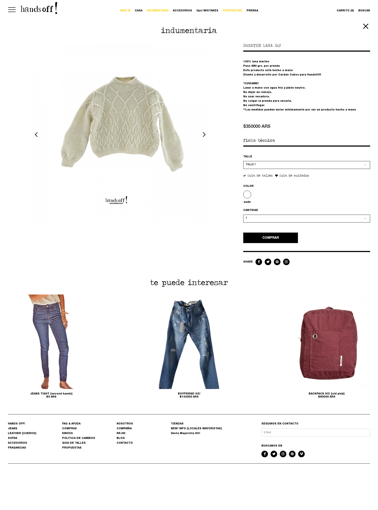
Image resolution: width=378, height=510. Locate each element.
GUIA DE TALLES (74, 443)
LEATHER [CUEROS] (22, 433)
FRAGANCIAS (17, 448)
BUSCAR (364, 10)
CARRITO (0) (345, 10)
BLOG (121, 438)
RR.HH (121, 433)
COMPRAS (69, 428)
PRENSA (252, 10)
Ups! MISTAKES (207, 10)
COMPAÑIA (124, 428)
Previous (37, 134)
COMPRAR (270, 238)
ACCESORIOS (182, 10)
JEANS (12, 428)
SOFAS (12, 438)
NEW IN (125, 10)
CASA (138, 10)
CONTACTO (125, 443)
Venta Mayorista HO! (185, 433)
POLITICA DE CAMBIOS (78, 438)
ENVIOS (67, 433)
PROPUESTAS (232, 10)
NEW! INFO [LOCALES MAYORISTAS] (196, 428)
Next (203, 134)
